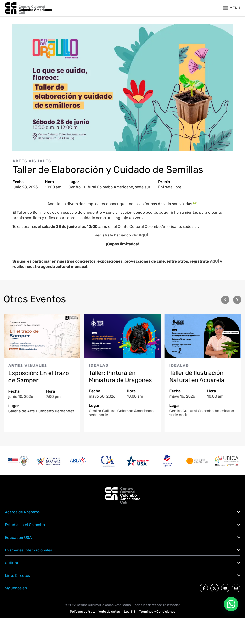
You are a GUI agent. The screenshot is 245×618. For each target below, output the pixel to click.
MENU (234, 8)
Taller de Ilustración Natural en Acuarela (196, 376)
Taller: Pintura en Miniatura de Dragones (120, 376)
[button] (225, 300)
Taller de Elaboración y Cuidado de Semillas (107, 169)
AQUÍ (215, 261)
